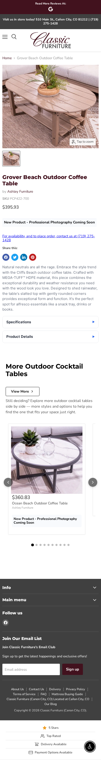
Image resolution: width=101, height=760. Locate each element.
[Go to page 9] (64, 545)
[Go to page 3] (40, 545)
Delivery (55, 689)
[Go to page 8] (60, 545)
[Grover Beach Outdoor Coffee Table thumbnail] (11, 158)
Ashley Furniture (20, 191)
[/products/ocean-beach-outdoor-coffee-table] (46, 460)
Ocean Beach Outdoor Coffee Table (40, 503)
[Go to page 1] (32, 544)
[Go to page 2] (36, 545)
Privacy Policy (75, 689)
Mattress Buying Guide (67, 694)
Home (7, 58)
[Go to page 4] (44, 545)
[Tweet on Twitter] (14, 257)
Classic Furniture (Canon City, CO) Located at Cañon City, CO (48, 699)
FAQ (44, 694)
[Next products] (92, 482)
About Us (17, 689)
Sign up (72, 669)
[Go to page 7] (56, 545)
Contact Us (36, 689)
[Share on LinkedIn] (23, 257)
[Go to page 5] (48, 545)
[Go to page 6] (52, 545)
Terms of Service (24, 694)
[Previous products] (8, 482)
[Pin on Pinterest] (32, 257)
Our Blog (50, 704)
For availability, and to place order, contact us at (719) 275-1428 (48, 238)
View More (20, 391)
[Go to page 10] (68, 545)
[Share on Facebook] (5, 257)
